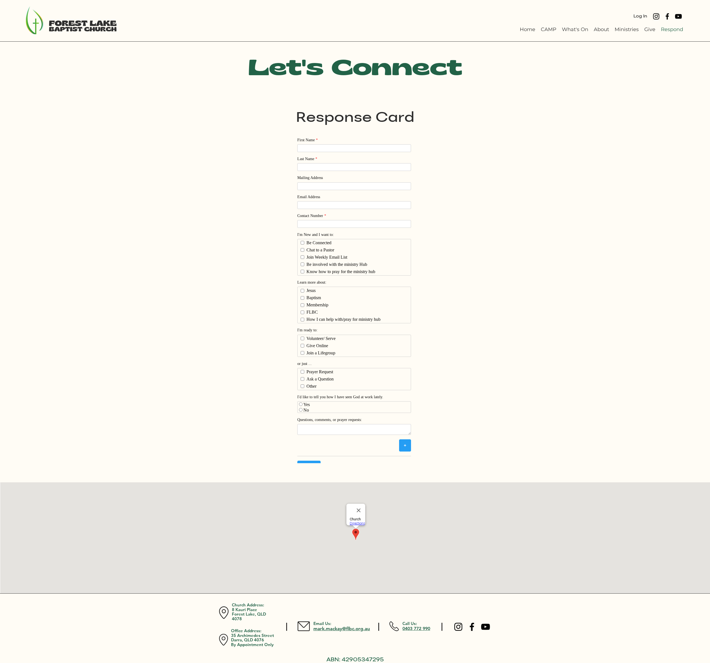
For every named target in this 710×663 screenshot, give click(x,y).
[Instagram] (656, 16)
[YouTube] (678, 16)
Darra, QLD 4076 (247, 639)
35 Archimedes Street (252, 635)
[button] (601, 29)
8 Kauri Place (244, 609)
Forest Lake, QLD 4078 (249, 616)
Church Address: (248, 604)
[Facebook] (667, 16)
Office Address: (246, 630)
